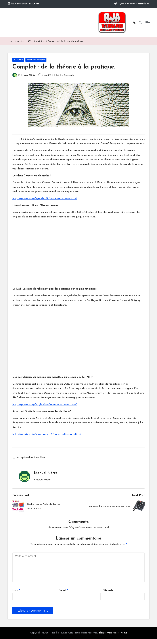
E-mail (63, 590)
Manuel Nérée (45, 473)
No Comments (67, 75)
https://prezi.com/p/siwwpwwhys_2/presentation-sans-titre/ (46, 434)
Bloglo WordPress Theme (112, 632)
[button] (42, 479)
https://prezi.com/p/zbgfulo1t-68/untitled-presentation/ (44, 404)
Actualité (18, 60)
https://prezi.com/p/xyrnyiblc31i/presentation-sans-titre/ (44, 198)
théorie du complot (36, 60)
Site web (108, 590)
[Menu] (147, 22)
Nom (16, 590)
